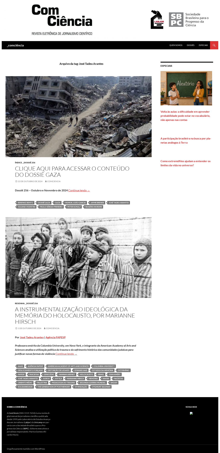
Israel (101, 374)
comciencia (53, 181)
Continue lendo (79, 190)
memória (93, 378)
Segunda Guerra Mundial (93, 382)
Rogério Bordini (93, 207)
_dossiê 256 (29, 162)
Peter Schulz (74, 207)
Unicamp (38, 422)
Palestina (42, 382)
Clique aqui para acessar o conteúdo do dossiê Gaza (72, 171)
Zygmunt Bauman (101, 387)
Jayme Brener (97, 202)
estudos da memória (102, 370)
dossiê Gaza (44, 202)
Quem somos (175, 45)
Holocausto (86, 374)
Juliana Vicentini (26, 207)
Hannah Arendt (67, 374)
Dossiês (190, 45)
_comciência (15, 45)
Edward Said (80, 370)
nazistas (118, 378)
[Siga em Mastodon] (191, 413)
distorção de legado (59, 370)
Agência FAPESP (56, 337)
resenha (20, 303)
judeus (46, 378)
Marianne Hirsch (75, 378)
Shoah (114, 382)
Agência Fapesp (35, 366)
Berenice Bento (25, 202)
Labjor (27, 422)
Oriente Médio (25, 382)
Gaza (57, 202)
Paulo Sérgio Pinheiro (51, 207)
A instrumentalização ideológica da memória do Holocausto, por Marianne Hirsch (75, 315)
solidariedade (25, 387)
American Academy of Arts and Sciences (68, 366)
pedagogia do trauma (63, 382)
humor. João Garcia (75, 202)
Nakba (106, 378)
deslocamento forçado (30, 370)
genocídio (49, 374)
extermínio (123, 370)
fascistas (34, 374)
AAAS (20, 366)
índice (18, 162)
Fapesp (21, 374)
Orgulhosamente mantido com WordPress (26, 448)
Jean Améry (114, 374)
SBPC (25, 428)
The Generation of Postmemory (53, 387)
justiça (58, 378)
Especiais (203, 45)
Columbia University (104, 366)
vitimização (81, 387)
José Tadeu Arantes (119, 202)
